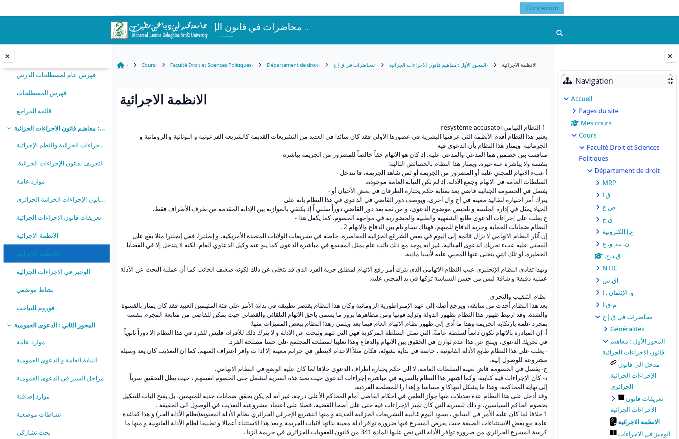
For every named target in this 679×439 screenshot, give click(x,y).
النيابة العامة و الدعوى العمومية (57, 359)
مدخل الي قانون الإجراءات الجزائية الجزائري (61, 199)
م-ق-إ (609, 304)
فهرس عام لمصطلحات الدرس (56, 74)
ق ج (607, 219)
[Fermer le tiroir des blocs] (670, 56)
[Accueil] (159, 29)
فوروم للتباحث (36, 307)
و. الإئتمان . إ (618, 292)
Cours (587, 135)
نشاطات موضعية (39, 414)
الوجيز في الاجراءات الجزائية (53, 271)
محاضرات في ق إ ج (627, 316)
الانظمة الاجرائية (37, 253)
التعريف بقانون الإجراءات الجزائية (60, 162)
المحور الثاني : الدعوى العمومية (54, 324)
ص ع (608, 206)
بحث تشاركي (33, 432)
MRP (609, 182)
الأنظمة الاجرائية (37, 235)
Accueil (581, 98)
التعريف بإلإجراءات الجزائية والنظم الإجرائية (61, 144)
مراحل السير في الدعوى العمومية (60, 377)
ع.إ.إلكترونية (618, 231)
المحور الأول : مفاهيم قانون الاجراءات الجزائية (60, 127)
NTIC (609, 267)
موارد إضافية (33, 395)
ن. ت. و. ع (615, 243)
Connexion (542, 7)
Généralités (627, 328)
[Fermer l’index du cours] (8, 56)
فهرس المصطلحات (42, 92)
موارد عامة (32, 181)
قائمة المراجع (34, 110)
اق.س (610, 280)
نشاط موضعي (35, 289)
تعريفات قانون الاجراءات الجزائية (59, 217)
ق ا (606, 194)
